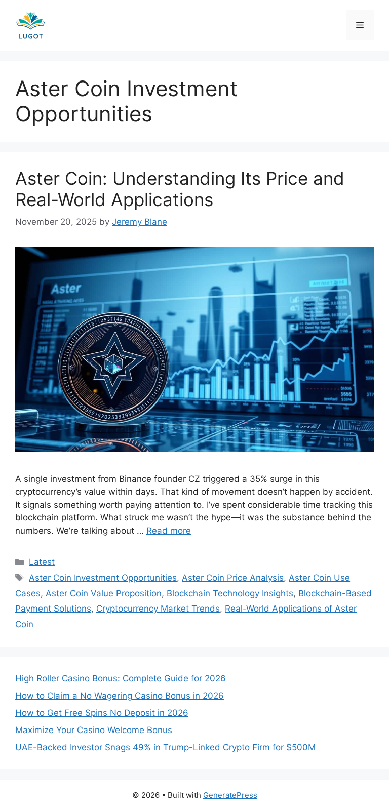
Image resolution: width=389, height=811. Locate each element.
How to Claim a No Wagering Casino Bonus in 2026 (119, 696)
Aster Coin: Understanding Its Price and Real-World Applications (179, 189)
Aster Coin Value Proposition (104, 593)
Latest (42, 562)
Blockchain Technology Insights (230, 593)
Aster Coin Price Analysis (233, 578)
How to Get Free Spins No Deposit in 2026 (101, 713)
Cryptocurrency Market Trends (158, 608)
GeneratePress (230, 795)
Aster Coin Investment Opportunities (103, 578)
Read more (168, 530)
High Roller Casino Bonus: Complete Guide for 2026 (120, 678)
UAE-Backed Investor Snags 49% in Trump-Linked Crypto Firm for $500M (165, 747)
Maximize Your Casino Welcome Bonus (93, 730)
